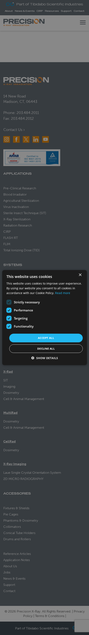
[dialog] (44, 317)
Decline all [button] (46, 348)
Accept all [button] (46, 338)
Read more (62, 293)
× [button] (80, 274)
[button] (44, 358)
